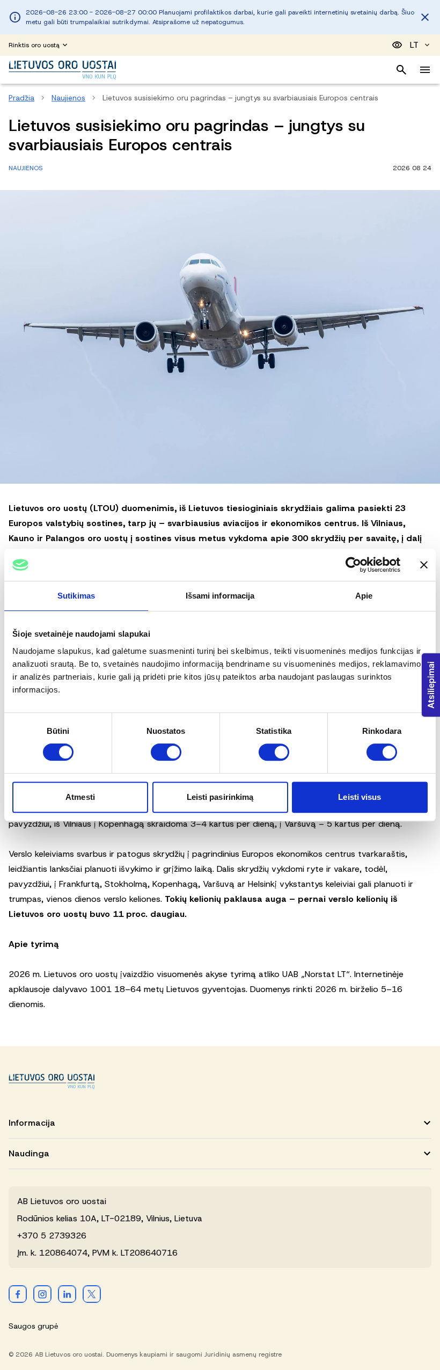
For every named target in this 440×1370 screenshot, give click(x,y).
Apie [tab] (363, 595)
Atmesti (80, 796)
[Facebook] (18, 1293)
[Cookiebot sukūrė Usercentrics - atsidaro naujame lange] (353, 565)
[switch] (166, 752)
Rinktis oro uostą (34, 45)
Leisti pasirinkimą (220, 796)
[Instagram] (42, 1293)
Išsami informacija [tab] (220, 595)
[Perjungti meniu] (425, 69)
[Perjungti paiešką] (401, 69)
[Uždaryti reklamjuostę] (424, 565)
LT (414, 44)
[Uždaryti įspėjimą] (425, 17)
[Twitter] (92, 1293)
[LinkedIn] (67, 1293)
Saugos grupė (33, 1326)
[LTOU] (51, 1081)
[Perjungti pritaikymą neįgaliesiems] (397, 45)
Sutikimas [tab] (76, 595)
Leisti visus (359, 796)
